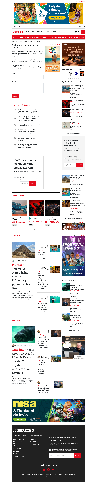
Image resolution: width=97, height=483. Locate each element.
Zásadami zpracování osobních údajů (38, 245)
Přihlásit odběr (37, 250)
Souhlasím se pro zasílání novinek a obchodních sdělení (38, 246)
